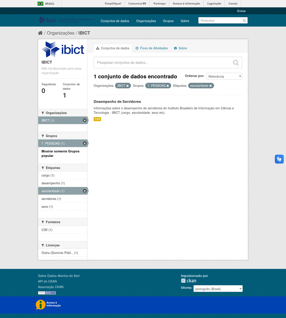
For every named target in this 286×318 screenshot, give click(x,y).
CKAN (188, 280)
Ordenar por (194, 75)
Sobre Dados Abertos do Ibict (59, 275)
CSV (97, 119)
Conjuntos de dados (115, 21)
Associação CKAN (50, 287)
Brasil (50, 4)
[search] (236, 62)
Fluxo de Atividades (153, 48)
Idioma (186, 287)
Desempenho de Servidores (117, 101)
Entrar (241, 11)
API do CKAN (47, 281)
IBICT (84, 32)
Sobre (185, 21)
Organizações (146, 21)
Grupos (168, 21)
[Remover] (127, 85)
